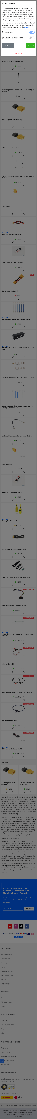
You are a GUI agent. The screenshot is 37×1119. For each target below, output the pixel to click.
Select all (30, 46)
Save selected (8, 46)
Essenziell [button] (9, 32)
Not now (18, 53)
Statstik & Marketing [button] (14, 37)
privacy (26, 27)
